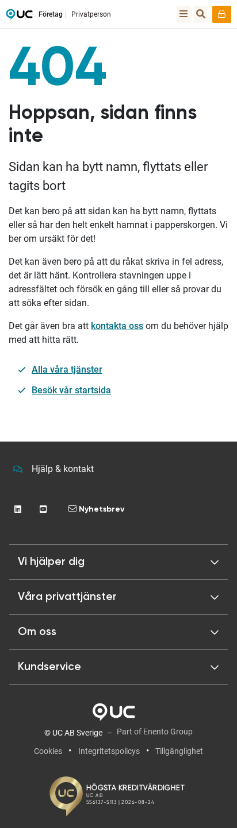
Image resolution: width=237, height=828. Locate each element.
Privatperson (91, 14)
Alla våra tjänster (67, 369)
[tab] (118, 597)
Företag (51, 14)
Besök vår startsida (71, 390)
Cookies (48, 751)
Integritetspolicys (109, 751)
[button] (118, 562)
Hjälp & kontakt (63, 468)
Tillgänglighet (179, 751)
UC (19, 17)
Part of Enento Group (155, 731)
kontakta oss (117, 325)
